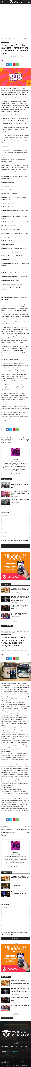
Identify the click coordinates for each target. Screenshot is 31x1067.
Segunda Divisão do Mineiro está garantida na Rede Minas (23, 439)
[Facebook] (7, 64)
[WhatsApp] (17, 64)
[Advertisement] (15, 20)
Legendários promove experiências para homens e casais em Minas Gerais (19, 607)
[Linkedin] (14, 473)
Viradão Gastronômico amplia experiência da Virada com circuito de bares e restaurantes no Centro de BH (20, 590)
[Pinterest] (14, 64)
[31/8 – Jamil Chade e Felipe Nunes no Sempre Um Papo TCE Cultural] (5, 616)
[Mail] (16, 473)
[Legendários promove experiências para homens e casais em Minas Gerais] (5, 608)
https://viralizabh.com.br (15, 461)
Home (2, 38)
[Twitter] (10, 64)
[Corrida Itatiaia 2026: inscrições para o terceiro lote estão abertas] (5, 502)
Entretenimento (5, 496)
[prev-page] (2, 507)
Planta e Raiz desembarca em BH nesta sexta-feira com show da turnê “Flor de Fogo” (20, 493)
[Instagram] (11, 473)
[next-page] (5, 507)
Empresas (11, 38)
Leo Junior (6, 60)
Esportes (3, 504)
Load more (15, 621)
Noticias (6, 38)
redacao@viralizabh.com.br (12, 1051)
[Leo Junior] (2, 61)
